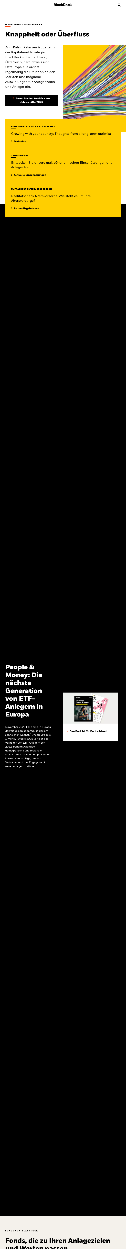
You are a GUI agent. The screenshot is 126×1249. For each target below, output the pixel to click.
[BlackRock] (63, 5)
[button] (6, 5)
